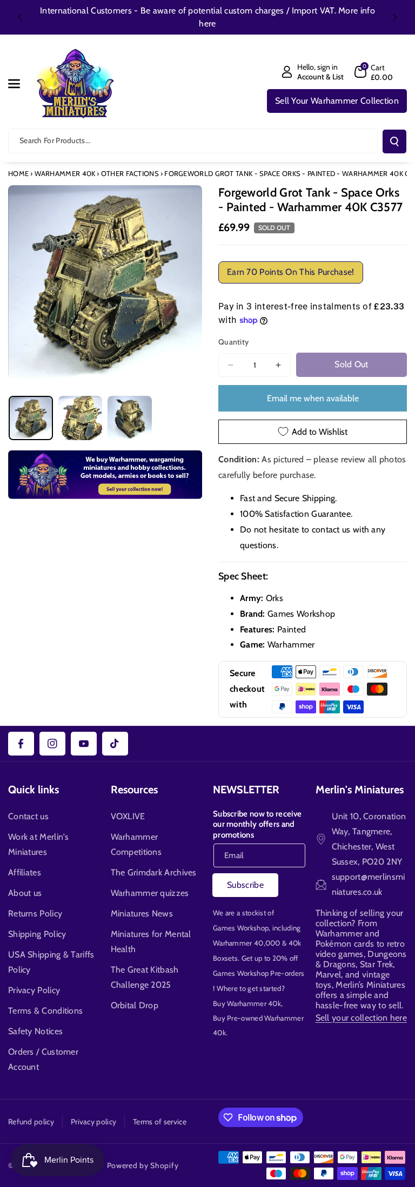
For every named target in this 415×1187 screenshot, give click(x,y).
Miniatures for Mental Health (151, 941)
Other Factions (130, 173)
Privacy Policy (34, 990)
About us (25, 893)
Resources (134, 789)
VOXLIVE (128, 816)
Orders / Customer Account (43, 1059)
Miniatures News (142, 913)
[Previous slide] (20, 17)
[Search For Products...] (394, 141)
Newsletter (246, 789)
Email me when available (313, 398)
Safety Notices (35, 1031)
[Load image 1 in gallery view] (31, 418)
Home (18, 173)
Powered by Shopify (143, 1165)
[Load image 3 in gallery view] (130, 418)
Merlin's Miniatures (360, 789)
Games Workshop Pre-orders (259, 973)
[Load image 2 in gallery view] (80, 418)
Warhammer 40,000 (246, 943)
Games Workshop (241, 927)
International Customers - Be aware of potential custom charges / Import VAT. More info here (207, 17)
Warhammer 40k (65, 173)
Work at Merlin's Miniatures (38, 844)
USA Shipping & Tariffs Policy (51, 962)
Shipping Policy (37, 934)
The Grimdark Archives (154, 872)
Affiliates (24, 872)
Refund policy (31, 1122)
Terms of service (159, 1122)
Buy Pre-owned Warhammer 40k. (258, 1025)
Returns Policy (35, 913)
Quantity (233, 342)
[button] (20, 84)
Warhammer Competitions (136, 844)
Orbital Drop (135, 1005)
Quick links (33, 789)
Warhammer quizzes (150, 893)
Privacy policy (93, 1122)
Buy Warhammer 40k (247, 1003)
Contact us (28, 816)
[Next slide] (395, 17)
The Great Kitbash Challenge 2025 (145, 977)
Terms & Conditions (45, 1011)
